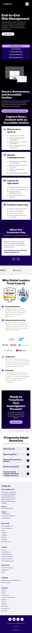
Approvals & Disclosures (7, 558)
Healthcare (4, 599)
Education (4, 590)
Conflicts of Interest (6, 582)
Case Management (6, 552)
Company (4, 532)
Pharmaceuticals (5, 608)
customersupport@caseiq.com (9, 515)
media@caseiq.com (6, 518)
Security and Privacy (6, 541)
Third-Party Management (8, 561)
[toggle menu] (27, 4)
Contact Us (4, 537)
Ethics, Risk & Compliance (7, 567)
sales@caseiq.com (6, 513)
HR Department (5, 570)
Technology (4, 610)
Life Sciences (4, 604)
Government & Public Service (8, 597)
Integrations (4, 539)
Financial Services (6, 595)
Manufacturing (5, 606)
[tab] (16, 46)
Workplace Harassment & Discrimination (11, 580)
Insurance (4, 601)
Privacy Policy (16, 626)
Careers (3, 530)
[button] (13, 259)
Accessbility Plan (16, 629)
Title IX (3, 572)
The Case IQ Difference (7, 526)
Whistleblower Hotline (7, 554)
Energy (3, 593)
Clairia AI (4, 549)
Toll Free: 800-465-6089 (7, 508)
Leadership (4, 535)
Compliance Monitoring (7, 556)
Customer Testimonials (7, 528)
